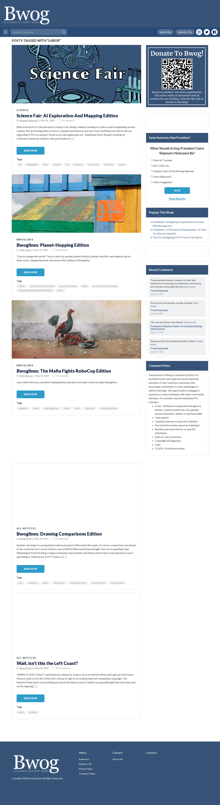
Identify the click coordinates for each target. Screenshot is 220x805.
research (78, 164)
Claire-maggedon (162, 182)
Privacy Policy (86, 768)
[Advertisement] (76, 440)
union (60, 290)
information (32, 164)
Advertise (84, 759)
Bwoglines (25, 239)
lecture (57, 164)
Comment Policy (87, 773)
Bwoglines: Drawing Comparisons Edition (59, 534)
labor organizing (51, 408)
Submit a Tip (185, 32)
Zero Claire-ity (161, 165)
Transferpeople (159, 290)
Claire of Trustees (162, 160)
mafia (66, 408)
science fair (93, 164)
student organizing (108, 408)
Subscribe (165, 32)
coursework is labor (68, 286)
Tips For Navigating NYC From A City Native (177, 237)
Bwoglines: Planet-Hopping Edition (53, 245)
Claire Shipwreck (162, 176)
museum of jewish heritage (105, 286)
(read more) (189, 286)
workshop (109, 164)
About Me (117, 759)
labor (45, 164)
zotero (122, 164)
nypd (77, 408)
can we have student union (42, 286)
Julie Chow (25, 250)
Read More (30, 150)
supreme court (98, 583)
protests (33, 712)
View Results (177, 198)
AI (20, 164)
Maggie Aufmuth (28, 120)
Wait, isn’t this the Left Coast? (47, 663)
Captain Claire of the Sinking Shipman (173, 171)
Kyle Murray (26, 375)
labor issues (59, 583)
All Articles (26, 528)
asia (20, 583)
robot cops (89, 408)
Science (23, 110)
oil (67, 164)
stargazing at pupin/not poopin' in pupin (35, 290)
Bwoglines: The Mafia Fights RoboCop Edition (64, 371)
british (21, 286)
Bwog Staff (25, 538)
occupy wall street (78, 583)
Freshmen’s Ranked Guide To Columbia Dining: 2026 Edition (176, 327)
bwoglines (23, 408)
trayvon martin (117, 583)
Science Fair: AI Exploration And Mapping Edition (67, 115)
